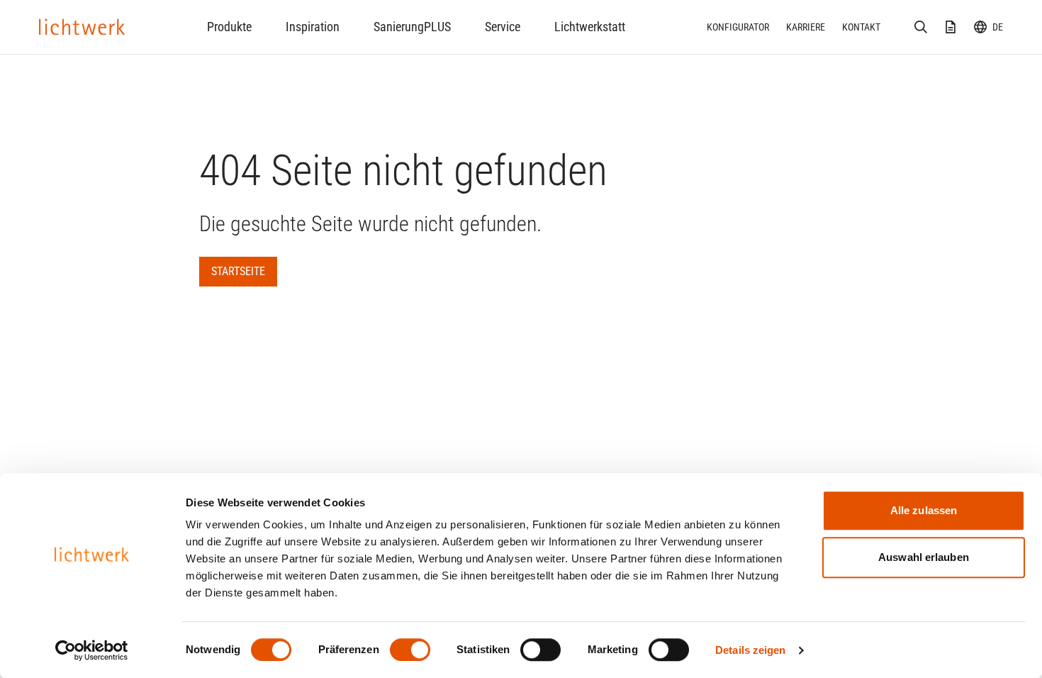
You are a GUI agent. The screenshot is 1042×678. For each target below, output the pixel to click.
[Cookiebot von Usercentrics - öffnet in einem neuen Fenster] (92, 650)
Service (502, 26)
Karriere (805, 27)
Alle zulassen (923, 510)
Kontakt (861, 27)
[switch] (410, 649)
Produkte (229, 26)
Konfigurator (738, 27)
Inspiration (313, 26)
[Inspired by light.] (82, 26)
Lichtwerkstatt (589, 26)
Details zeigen (750, 650)
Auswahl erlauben (923, 557)
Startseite (238, 271)
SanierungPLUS (412, 26)
